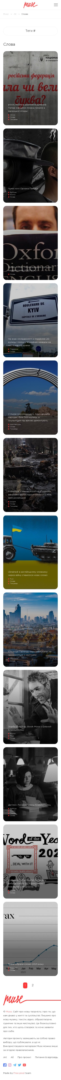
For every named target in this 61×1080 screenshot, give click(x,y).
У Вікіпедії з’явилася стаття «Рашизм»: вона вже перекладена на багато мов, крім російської (30, 494)
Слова (12, 117)
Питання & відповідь (46, 1057)
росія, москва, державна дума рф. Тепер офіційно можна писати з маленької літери (27, 108)
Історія (13, 501)
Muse (6, 14)
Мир (12, 736)
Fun (12, 579)
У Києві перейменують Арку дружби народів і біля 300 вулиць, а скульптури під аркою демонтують (29, 417)
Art (5, 1057)
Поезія (13, 813)
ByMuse (13, 192)
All (15, 14)
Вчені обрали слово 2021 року (26, 964)
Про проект (24, 1057)
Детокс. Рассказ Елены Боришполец (29, 805)
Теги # (30, 31)
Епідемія (14, 968)
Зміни (12, 115)
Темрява (14, 119)
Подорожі (14, 349)
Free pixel (19, 1073)
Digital (13, 890)
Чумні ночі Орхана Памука (23, 189)
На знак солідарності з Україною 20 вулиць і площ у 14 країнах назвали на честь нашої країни (29, 342)
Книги (12, 194)
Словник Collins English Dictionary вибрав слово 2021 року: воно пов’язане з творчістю (27, 883)
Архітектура (15, 424)
